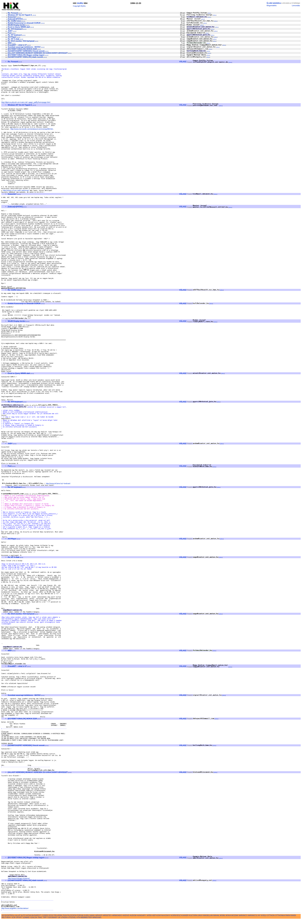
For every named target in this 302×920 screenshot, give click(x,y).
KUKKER (185, 915)
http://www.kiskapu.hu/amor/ (19, 878)
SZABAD (26, 917)
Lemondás (296, 5)
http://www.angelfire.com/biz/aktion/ (14, 908)
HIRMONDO (117, 915)
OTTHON (271, 915)
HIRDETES (107, 915)
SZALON (33, 917)
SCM (13, 917)
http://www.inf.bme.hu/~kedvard (58, 483)
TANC (40, 917)
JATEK (149, 915)
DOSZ (50, 915)
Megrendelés (272, 5)
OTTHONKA (280, 915)
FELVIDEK (58, 915)
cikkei (209, 13)
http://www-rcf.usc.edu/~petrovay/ (16, 190)
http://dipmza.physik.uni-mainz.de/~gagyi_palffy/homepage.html (25, 102)
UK (59, 917)
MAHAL (216, 915)
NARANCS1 (253, 915)
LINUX (200, 915)
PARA (287, 915)
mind (20, 13)
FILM (65, 915)
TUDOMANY (52, 917)
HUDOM (133, 915)
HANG (92, 915)
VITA (78, 917)
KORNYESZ (176, 915)
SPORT (19, 917)
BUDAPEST (36, 915)
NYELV (264, 915)
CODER (45, 915)
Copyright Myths (79, 6)
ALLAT (17, 915)
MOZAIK (234, 915)
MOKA (228, 915)
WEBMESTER (86, 917)
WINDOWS (96, 917)
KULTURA (193, 915)
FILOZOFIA (71, 915)
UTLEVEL (72, 917)
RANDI (293, 915)
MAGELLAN (208, 915)
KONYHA (160, 915)
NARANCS (243, 915)
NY (259, 915)
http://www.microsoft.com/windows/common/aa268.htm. (32, 129)
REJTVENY (6, 917)
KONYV (167, 915)
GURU (80, 3)
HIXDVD (125, 915)
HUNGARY (141, 915)
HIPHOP (98, 915)
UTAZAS (64, 917)
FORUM (80, 915)
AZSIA (28, 915)
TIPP (45, 917)
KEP (154, 915)
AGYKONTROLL (8, 915)
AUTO (23, 915)
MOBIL (222, 915)
